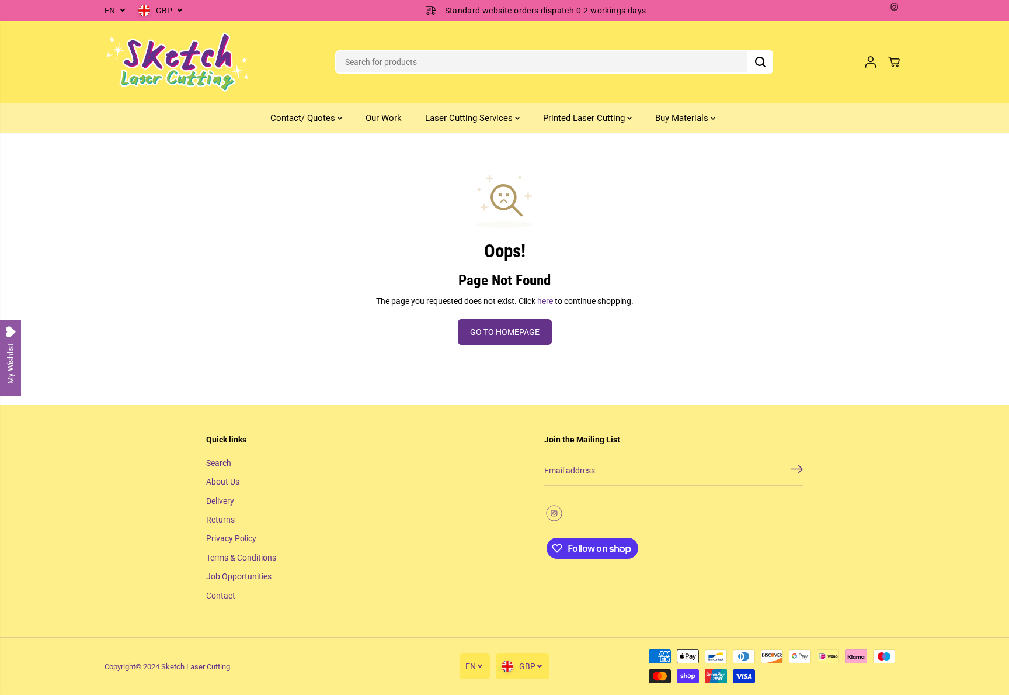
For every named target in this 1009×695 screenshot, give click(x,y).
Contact (220, 595)
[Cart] (893, 61)
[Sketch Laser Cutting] (177, 62)
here (545, 301)
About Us (222, 481)
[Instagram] (895, 7)
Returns (220, 519)
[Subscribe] (797, 471)
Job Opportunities (239, 576)
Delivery (220, 501)
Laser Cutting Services (470, 118)
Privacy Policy (231, 538)
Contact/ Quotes (304, 118)
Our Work (384, 118)
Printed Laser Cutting (585, 118)
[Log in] (870, 61)
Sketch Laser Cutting (195, 666)
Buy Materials (683, 118)
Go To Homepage (505, 332)
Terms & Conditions (241, 557)
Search (218, 463)
